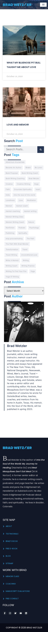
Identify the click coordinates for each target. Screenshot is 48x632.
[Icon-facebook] (5, 613)
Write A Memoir (12, 260)
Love (21, 200)
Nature (31, 222)
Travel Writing (11, 255)
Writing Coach (11, 266)
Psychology (34, 228)
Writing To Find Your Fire (16, 271)
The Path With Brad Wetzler (17, 244)
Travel (24, 249)
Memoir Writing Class (14, 217)
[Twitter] (15, 613)
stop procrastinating (14, 238)
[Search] (40, 149)
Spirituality (22, 233)
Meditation (31, 200)
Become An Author (13, 167)
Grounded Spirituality (23, 189)
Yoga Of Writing (12, 277)
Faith (8, 189)
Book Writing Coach (30, 173)
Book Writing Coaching (15, 178)
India (8, 195)
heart (38, 189)
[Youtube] (21, 613)
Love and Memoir (18, 124)
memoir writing (30, 211)
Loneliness (10, 200)
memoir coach (22, 206)
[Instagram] (10, 613)
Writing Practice (28, 266)
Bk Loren (38, 167)
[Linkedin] (26, 613)
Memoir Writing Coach (15, 222)
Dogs (36, 184)
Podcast (22, 228)
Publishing (10, 233)
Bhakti (28, 167)
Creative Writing (23, 184)
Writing (26, 260)
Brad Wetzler (34, 178)
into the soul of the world (24, 195)
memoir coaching (13, 211)
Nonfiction (10, 228)
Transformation (12, 249)
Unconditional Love (29, 255)
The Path (30, 238)
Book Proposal (12, 173)
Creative (9, 184)
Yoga (33, 271)
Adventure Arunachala (15, 162)
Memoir (9, 206)
